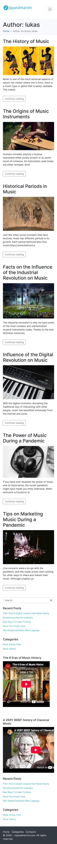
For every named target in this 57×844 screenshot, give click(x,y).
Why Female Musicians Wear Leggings (21, 630)
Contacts (31, 831)
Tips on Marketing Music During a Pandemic (23, 519)
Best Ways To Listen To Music (17, 622)
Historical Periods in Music (25, 189)
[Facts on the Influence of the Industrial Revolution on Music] (28, 300)
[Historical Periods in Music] (28, 213)
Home (6, 831)
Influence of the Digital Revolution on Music (28, 357)
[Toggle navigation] (50, 9)
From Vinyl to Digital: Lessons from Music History (26, 613)
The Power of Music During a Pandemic (25, 438)
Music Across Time (12, 644)
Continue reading (14, 98)
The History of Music (26, 41)
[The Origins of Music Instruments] (28, 135)
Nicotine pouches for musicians (18, 617)
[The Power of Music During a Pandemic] (28, 461)
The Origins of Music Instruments (26, 113)
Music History (9, 648)
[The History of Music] (28, 60)
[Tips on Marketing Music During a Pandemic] (28, 546)
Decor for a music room (14, 626)
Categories (18, 831)
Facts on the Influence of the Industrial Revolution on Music (27, 272)
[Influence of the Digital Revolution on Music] (28, 381)
